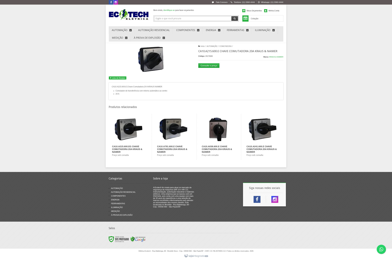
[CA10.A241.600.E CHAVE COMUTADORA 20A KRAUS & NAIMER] (262, 137)
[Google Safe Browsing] (138, 239)
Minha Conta (274, 11)
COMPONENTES (118, 196)
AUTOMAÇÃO (212, 46)
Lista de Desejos (118, 78)
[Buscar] (234, 18)
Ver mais (130, 146)
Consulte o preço (209, 65)
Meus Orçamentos (254, 11)
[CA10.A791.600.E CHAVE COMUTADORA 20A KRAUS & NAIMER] (173, 137)
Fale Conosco (221, 2)
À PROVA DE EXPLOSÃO (121, 215)
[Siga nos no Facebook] (111, 2)
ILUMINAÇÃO (117, 207)
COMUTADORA (225, 46)
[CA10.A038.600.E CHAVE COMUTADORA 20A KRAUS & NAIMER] (218, 137)
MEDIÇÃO (115, 211)
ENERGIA (115, 200)
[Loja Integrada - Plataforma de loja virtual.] (196, 256)
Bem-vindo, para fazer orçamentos (173, 10)
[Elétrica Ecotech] (129, 14)
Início (203, 46)
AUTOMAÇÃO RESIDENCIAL (123, 192)
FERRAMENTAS (118, 204)
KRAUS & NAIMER (276, 57)
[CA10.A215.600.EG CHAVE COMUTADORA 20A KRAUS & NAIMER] (128, 137)
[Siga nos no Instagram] (115, 2)
